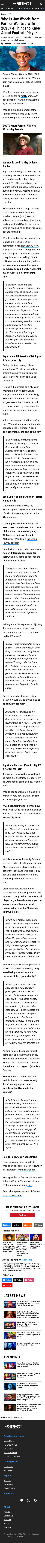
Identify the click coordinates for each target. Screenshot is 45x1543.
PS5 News (8, 1470)
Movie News (9, 1441)
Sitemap (7, 1527)
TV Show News (10, 1445)
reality (24, 96)
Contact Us (8, 1516)
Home (3, 14)
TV (19, 8)
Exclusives (8, 1484)
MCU (3, 8)
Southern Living (11, 896)
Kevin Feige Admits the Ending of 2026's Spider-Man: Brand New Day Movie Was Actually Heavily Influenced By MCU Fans (28, 1397)
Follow (8, 1280)
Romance (18, 1417)
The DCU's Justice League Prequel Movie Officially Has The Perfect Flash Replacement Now (28, 1303)
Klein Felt (7, 44)
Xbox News (8, 1467)
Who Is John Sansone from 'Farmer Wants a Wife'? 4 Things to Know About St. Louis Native (9, 1247)
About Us (8, 1512)
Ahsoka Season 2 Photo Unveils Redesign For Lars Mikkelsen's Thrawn (27, 1385)
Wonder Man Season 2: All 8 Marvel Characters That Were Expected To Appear (29, 1334)
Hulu (29, 1185)
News (25, 8)
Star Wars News (10, 1453)
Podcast (7, 1481)
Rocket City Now (29, 245)
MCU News (8, 1449)
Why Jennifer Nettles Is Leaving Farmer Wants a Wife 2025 (36, 1245)
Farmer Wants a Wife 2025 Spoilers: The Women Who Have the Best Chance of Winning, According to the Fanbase (22, 1249)
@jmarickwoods (26, 1169)
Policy (6, 1524)
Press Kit (7, 1520)
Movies (11, 8)
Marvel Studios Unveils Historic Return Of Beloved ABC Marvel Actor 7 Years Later (28, 1324)
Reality (9, 1417)
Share (7, 1225)
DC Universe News (12, 1456)
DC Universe (36, 8)
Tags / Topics (9, 1488)
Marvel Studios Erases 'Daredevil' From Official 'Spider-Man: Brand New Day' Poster (28, 1364)
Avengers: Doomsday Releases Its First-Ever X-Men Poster (28, 1344)
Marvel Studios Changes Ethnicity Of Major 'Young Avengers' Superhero (28, 1375)
